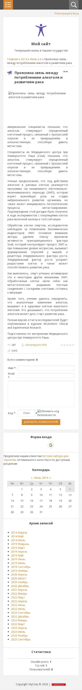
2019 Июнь (18, 559)
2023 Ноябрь (19, 635)
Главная (12, 59)
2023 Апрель (19, 628)
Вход (76, 13)
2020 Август (19, 578)
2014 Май (17, 536)
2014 (24, 59)
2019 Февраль (20, 544)
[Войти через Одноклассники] (57, 445)
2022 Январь (19, 593)
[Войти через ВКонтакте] (31, 445)
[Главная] (41, 35)
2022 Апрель (19, 601)
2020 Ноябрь (19, 582)
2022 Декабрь (20, 616)
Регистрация (62, 13)
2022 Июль (18, 609)
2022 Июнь (18, 605)
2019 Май (17, 555)
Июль (33, 59)
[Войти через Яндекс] (44, 445)
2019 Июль (18, 563)
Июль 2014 (41, 478)
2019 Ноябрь (19, 570)
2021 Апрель (19, 590)
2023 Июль (18, 632)
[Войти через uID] (24, 445)
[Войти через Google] (51, 445)
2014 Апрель (19, 532)
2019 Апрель (19, 551)
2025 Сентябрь (21, 639)
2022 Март (18, 597)
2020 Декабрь (20, 586)
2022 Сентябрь (21, 612)
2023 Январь (19, 620)
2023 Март (18, 624)
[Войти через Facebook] (37, 445)
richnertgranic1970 (36, 345)
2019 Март (18, 548)
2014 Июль (18, 540)
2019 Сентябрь (21, 567)
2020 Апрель (19, 574)
